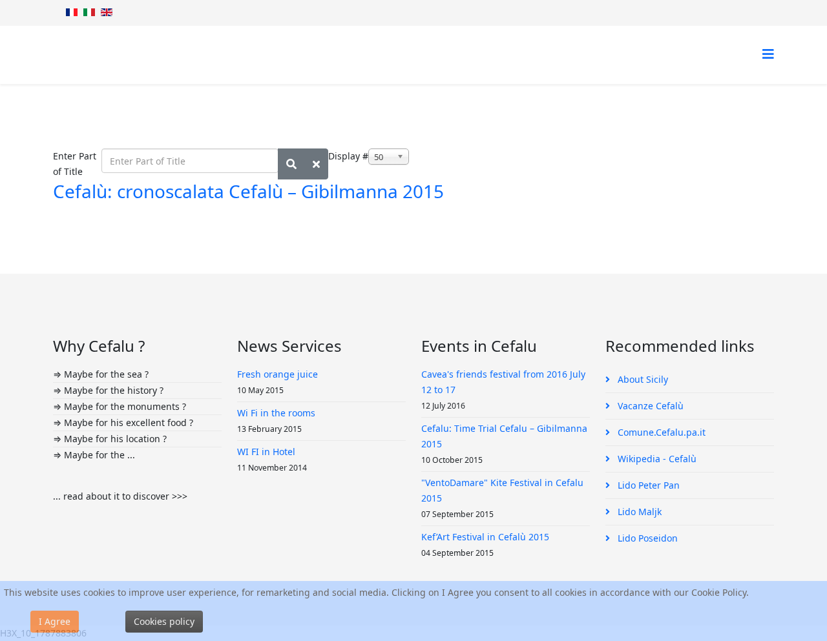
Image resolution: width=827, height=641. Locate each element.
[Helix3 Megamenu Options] (768, 54)
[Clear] (316, 163)
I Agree (54, 621)
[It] (89, 12)
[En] (106, 12)
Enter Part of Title (74, 164)
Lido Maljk (638, 511)
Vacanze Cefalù (649, 406)
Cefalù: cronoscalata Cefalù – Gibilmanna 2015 (248, 191)
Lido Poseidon (646, 538)
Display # (348, 156)
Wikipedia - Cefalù (655, 459)
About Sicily (641, 379)
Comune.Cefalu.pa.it (660, 432)
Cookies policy (164, 621)
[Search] (291, 163)
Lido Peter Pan (647, 485)
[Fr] (72, 12)
